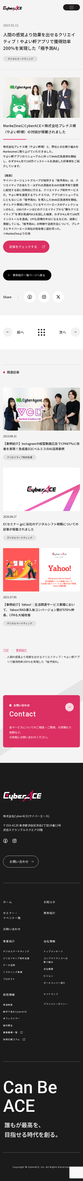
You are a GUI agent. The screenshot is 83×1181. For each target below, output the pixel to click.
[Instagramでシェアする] (44, 297)
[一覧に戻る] (41, 332)
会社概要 (48, 968)
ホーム (7, 902)
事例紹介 (49, 913)
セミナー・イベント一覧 (12, 915)
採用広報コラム (11, 1039)
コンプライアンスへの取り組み (56, 960)
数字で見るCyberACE (15, 1011)
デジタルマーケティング (16, 951)
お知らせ (49, 902)
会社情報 (49, 941)
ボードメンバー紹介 (54, 982)
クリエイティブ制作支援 (16, 958)
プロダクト (9, 978)
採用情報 (9, 994)
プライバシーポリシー (56, 1003)
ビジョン (48, 975)
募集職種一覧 (10, 1032)
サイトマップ (51, 994)
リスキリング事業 (12, 971)
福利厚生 (8, 1025)
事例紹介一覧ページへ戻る (29, 275)
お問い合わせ (12, 929)
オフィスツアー (11, 1018)
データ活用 (9, 965)
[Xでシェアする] (58, 297)
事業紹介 (9, 941)
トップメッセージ (53, 951)
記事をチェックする (23, 246)
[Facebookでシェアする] (29, 297)
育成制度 (8, 1004)
